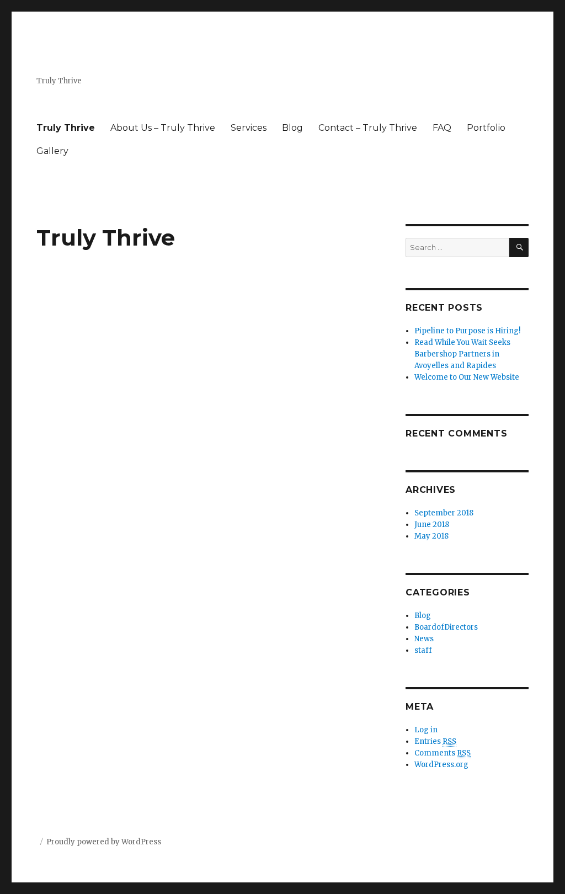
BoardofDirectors (446, 627)
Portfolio (486, 128)
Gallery (52, 151)
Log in (426, 730)
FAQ (442, 128)
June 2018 (431, 524)
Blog (292, 128)
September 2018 (443, 513)
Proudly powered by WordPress (103, 842)
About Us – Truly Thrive (162, 128)
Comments (442, 753)
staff (423, 650)
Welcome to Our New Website (466, 377)
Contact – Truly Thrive (367, 128)
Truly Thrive (65, 128)
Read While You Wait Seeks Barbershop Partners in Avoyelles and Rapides (462, 354)
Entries (435, 741)
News (424, 638)
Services (248, 128)
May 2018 (431, 536)
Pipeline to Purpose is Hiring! (467, 331)
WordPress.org (441, 764)
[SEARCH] (519, 247)
